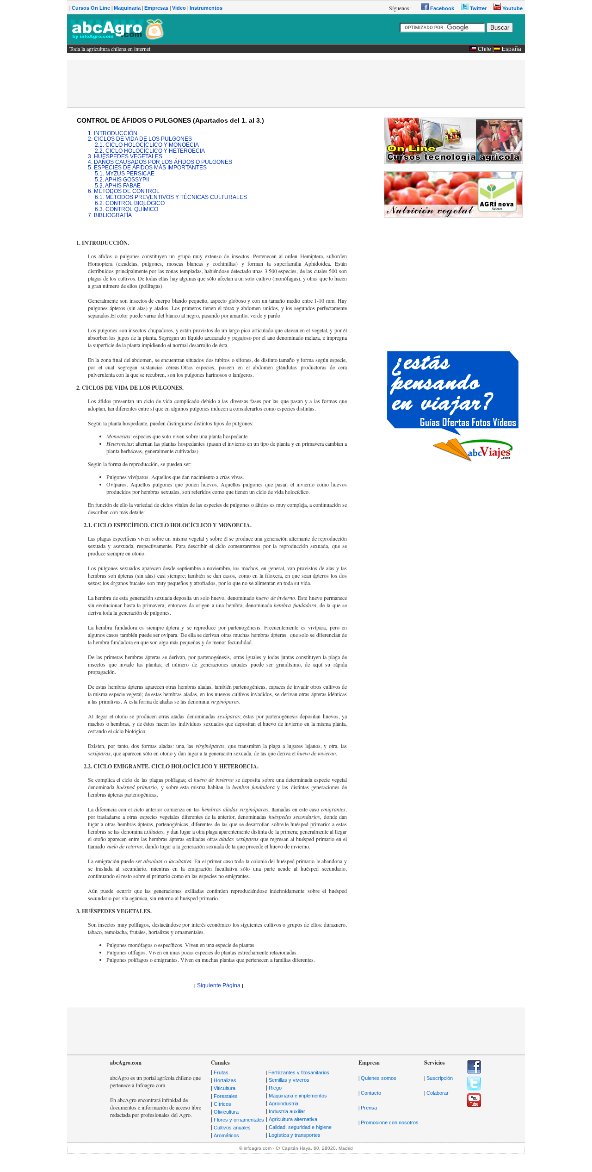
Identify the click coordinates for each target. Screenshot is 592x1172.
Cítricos (222, 1104)
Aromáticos (226, 1135)
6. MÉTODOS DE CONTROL (124, 191)
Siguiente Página (218, 985)
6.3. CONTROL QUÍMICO (126, 209)
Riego (275, 1088)
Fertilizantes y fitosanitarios (298, 1072)
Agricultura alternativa (293, 1119)
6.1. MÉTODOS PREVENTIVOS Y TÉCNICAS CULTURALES (171, 197)
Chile (484, 49)
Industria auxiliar (287, 1111)
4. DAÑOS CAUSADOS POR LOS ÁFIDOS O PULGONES (160, 162)
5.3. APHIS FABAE (118, 185)
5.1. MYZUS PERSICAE (124, 173)
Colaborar (437, 1093)
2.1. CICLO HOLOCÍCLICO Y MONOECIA (147, 145)
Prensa (369, 1107)
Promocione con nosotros (390, 1122)
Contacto (371, 1093)
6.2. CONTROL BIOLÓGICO (130, 203)
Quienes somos (378, 1078)
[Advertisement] (296, 84)
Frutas (221, 1072)
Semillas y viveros (289, 1080)
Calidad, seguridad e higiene (300, 1127)
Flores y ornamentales (239, 1119)
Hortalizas (225, 1080)
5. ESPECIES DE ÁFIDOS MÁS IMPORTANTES (147, 167)
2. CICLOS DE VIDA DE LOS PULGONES (140, 139)
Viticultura (224, 1088)
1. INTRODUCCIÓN (112, 133)
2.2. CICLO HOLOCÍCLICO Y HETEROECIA (150, 151)
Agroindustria (283, 1103)
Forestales (226, 1096)
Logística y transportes (295, 1135)
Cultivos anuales (232, 1127)
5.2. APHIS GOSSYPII (122, 179)
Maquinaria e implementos (298, 1095)
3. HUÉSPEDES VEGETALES (125, 156)
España (511, 49)
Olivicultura (226, 1112)
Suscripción (439, 1078)
